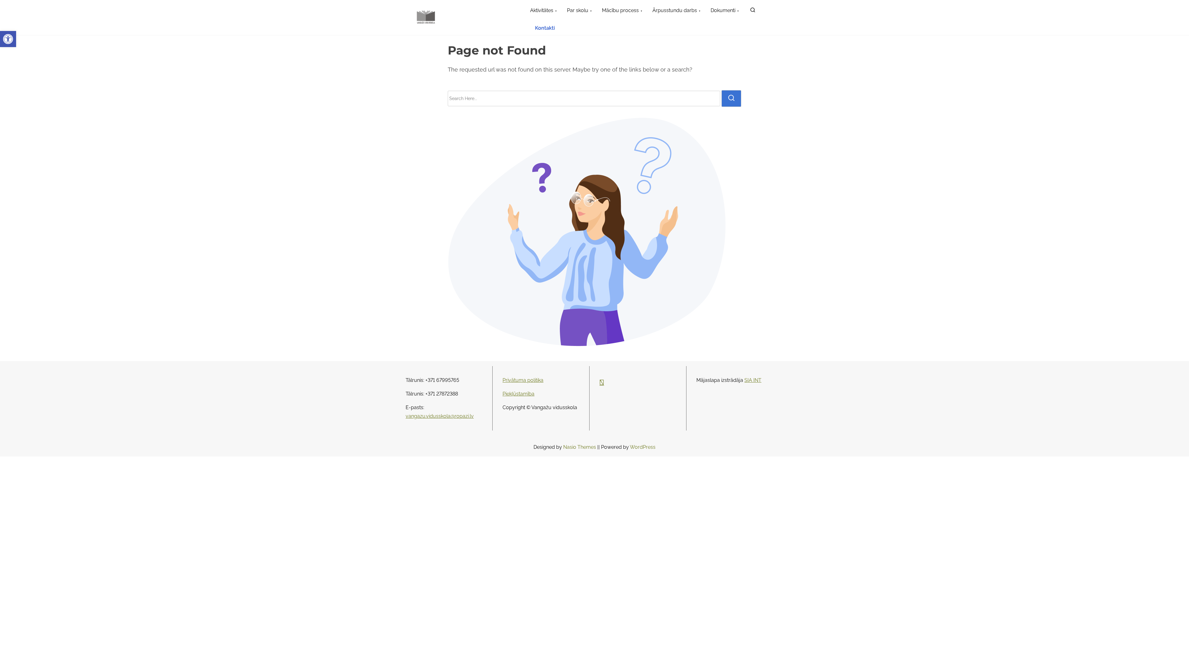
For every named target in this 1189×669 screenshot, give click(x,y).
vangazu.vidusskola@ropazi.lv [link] (440, 416)
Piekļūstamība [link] (518, 394)
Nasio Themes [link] (580, 447)
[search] (731, 98)
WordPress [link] (642, 447)
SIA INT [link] (752, 380)
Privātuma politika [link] (523, 380)
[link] (8, 39)
